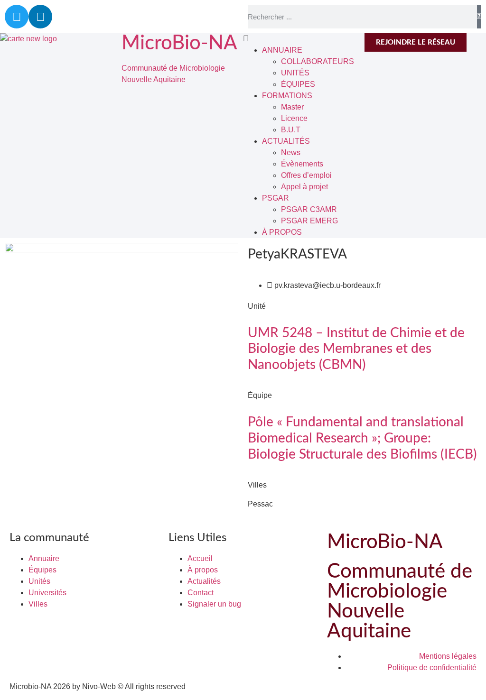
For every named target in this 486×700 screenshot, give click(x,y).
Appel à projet (304, 187)
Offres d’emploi (306, 175)
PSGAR (275, 198)
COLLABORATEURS (317, 61)
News (290, 152)
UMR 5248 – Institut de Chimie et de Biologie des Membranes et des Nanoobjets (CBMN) (356, 348)
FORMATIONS (287, 96)
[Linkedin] (40, 16)
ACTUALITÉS (286, 141)
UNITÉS (295, 73)
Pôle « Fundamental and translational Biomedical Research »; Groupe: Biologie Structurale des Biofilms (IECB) (362, 438)
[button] (303, 39)
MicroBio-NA (179, 43)
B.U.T (290, 130)
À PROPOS (282, 232)
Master (292, 107)
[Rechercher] (479, 16)
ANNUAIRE (282, 50)
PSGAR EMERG (309, 221)
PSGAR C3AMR (309, 209)
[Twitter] (16, 16)
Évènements (302, 164)
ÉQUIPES (298, 84)
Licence (294, 118)
